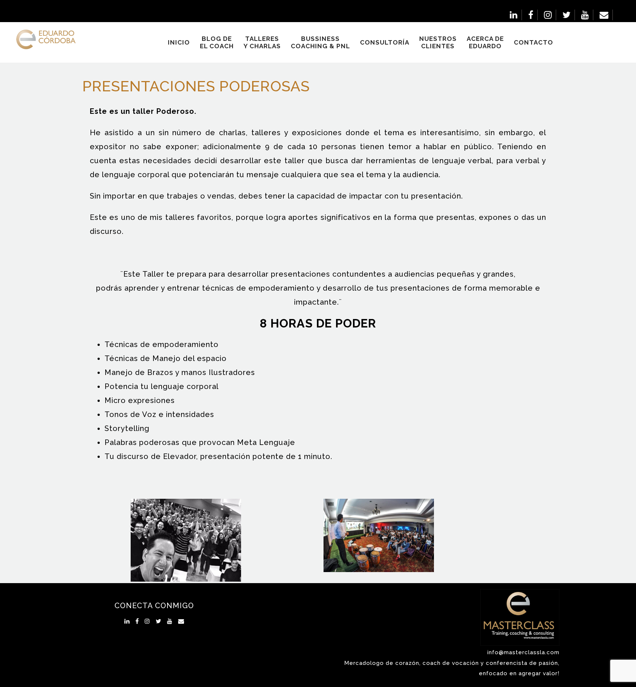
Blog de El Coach (217, 42)
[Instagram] (548, 15)
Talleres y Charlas (262, 42)
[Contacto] (604, 15)
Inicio (179, 42)
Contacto (533, 42)
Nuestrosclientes (438, 42)
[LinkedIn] (514, 15)
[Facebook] (531, 15)
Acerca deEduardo (485, 42)
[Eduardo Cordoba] (40, 39)
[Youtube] (585, 15)
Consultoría (384, 42)
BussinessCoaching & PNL (320, 42)
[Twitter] (566, 15)
